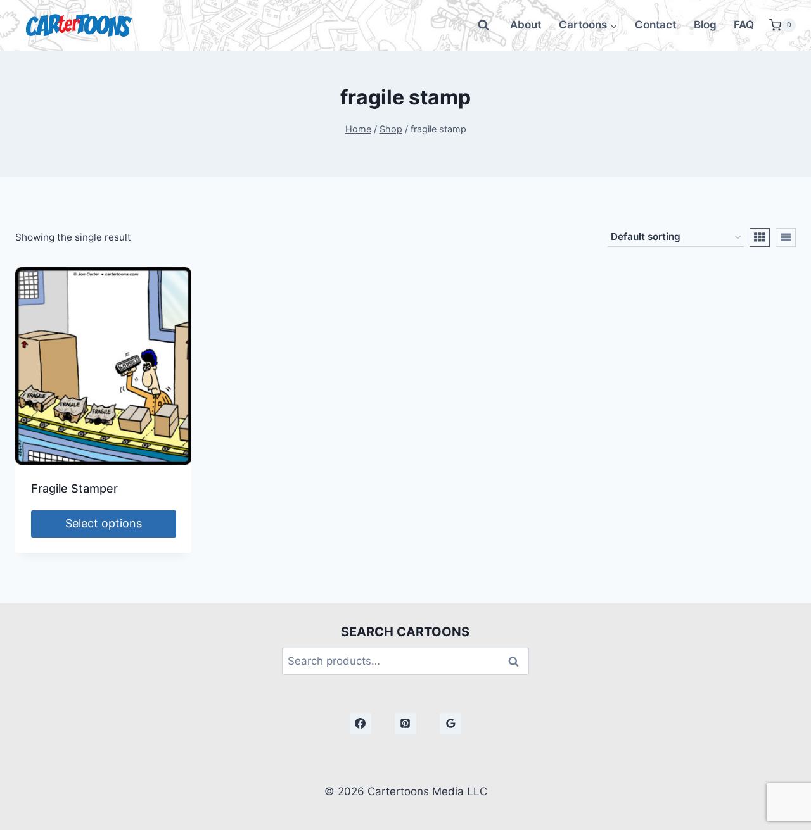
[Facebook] (360, 723)
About (525, 24)
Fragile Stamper (74, 488)
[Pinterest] (405, 723)
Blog (705, 24)
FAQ (744, 24)
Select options (103, 523)
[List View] (786, 237)
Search (517, 661)
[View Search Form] (483, 25)
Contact (655, 24)
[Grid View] (760, 237)
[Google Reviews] (450, 723)
